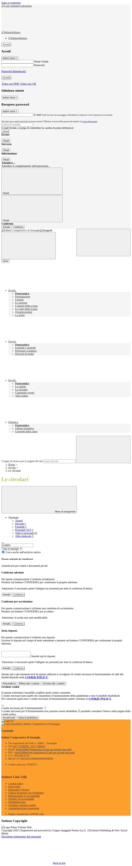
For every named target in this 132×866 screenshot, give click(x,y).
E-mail (37, 114)
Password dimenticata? (13, 71)
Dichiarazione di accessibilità (24, 795)
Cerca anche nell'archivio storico (23, 552)
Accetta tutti (54, 683)
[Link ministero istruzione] (16, 5)
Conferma (18, 227)
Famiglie (21, 526)
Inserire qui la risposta (43, 656)
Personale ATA (24, 529)
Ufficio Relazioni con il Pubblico (26, 792)
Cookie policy (16, 783)
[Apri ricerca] (103, 242)
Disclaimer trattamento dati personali (21, 836)
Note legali (14, 786)
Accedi (6, 44)
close (5, 261)
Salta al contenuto (11, 2)
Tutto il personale (26, 533)
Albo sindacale (24, 536)
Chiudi (6, 141)
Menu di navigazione (64, 511)
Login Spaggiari (89, 121)
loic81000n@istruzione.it (43, 749)
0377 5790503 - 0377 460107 (29, 746)
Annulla (6, 227)
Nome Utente (41, 61)
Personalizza (9, 683)
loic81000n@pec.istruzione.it (45, 752)
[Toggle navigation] (28, 245)
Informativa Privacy (19, 789)
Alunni (19, 520)
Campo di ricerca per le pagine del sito (22, 461)
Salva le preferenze (28, 717)
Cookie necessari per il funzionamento (22, 708)
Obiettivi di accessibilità (21, 799)
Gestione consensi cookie (22, 805)
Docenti (20, 523)
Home (11, 464)
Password (39, 65)
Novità (12, 467)
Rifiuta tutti (29, 683)
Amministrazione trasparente (23, 808)
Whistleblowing (16, 802)
